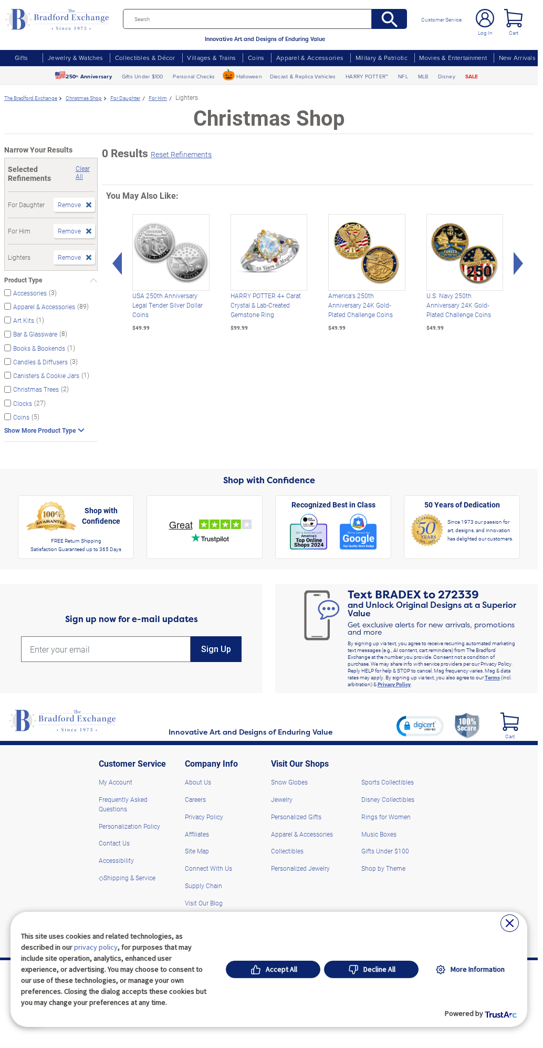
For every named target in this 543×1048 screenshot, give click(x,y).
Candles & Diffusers (40, 362)
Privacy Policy (394, 684)
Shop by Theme (383, 868)
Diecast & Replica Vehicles (303, 76)
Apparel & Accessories (309, 57)
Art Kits (23, 320)
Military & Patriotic (382, 57)
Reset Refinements (181, 154)
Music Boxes (378, 834)
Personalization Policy (129, 826)
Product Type (23, 280)
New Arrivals (517, 57)
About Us (198, 782)
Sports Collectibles (387, 782)
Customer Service (441, 19)
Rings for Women (386, 816)
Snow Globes (289, 782)
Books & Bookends (39, 347)
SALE (471, 76)
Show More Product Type (40, 430)
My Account (115, 782)
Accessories (30, 292)
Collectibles (287, 851)
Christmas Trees (36, 389)
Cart (513, 32)
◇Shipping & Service (127, 877)
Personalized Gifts (296, 816)
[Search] (389, 19)
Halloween (249, 76)
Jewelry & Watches (75, 57)
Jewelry (282, 799)
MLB (423, 76)
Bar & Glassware (35, 334)
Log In (485, 32)
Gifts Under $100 (142, 76)
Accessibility (116, 860)
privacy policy (96, 947)
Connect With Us (208, 868)
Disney (446, 76)
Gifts (21, 57)
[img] (509, 722)
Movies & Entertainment (453, 57)
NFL (403, 76)
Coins (256, 57)
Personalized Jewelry (300, 868)
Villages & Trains (211, 57)
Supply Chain (203, 885)
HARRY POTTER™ (367, 76)
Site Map (197, 851)
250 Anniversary (88, 76)
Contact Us (114, 843)
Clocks (22, 403)
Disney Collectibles (387, 799)
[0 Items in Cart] (513, 18)
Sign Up (216, 649)
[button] (420, 725)
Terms (492, 677)
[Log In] (485, 18)
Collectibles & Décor (145, 57)
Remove (69, 204)
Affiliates (197, 834)
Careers (195, 799)
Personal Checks (194, 76)
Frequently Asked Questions (123, 804)
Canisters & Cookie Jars (46, 375)
